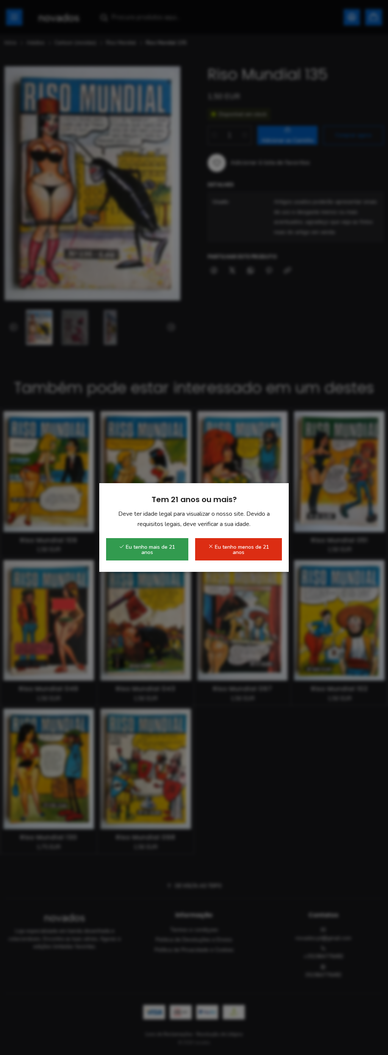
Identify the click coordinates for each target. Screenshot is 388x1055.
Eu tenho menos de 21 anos (241, 549)
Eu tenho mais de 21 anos (149, 549)
